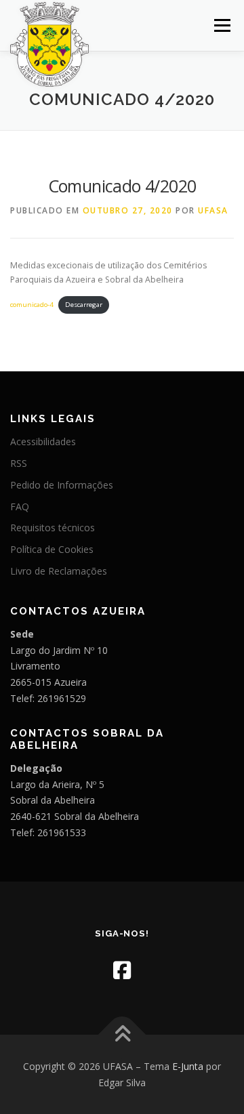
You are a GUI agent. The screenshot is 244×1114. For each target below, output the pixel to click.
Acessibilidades (43, 441)
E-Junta (187, 1066)
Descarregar (83, 304)
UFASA (213, 210)
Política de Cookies (52, 549)
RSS (18, 463)
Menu (221, 25)
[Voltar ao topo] (122, 1034)
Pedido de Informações (61, 484)
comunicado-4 (32, 304)
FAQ (19, 506)
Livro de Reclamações (58, 570)
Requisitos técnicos (52, 527)
